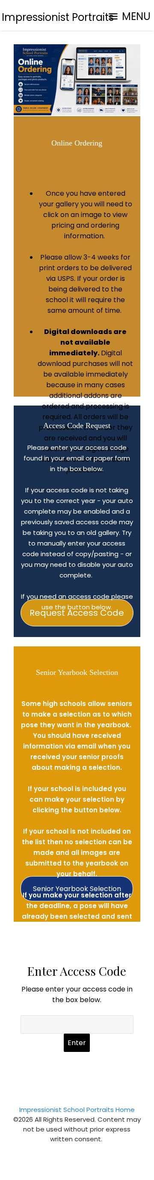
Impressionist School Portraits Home (77, 1109)
